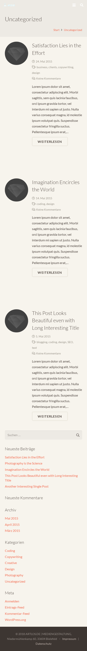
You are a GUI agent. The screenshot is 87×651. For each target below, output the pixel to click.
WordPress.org (15, 619)
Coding (10, 550)
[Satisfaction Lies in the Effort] (16, 53)
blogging (42, 342)
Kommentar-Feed (17, 613)
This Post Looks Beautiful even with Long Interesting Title (55, 320)
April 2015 (12, 524)
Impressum (69, 638)
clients (53, 67)
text (34, 347)
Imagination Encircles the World (27, 469)
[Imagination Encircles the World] (16, 190)
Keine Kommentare (48, 78)
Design (10, 569)
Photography (14, 575)
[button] (74, 5)
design (36, 72)
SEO (70, 342)
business (42, 67)
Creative (11, 563)
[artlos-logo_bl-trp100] (9, 5)
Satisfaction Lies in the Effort (25, 457)
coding (41, 204)
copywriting (65, 67)
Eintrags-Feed (14, 607)
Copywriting (13, 557)
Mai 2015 (11, 518)
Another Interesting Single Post (27, 486)
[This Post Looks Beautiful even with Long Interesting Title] (16, 321)
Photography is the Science (23, 463)
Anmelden (12, 601)
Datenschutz (43, 643)
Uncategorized (15, 581)
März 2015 (12, 530)
